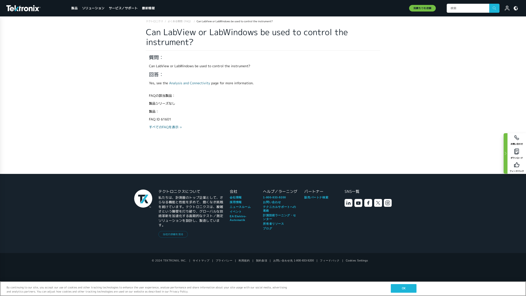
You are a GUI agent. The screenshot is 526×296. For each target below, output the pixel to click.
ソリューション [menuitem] (93, 8)
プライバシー (224, 260)
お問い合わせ (272, 202)
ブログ (267, 228)
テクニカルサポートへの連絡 (279, 208)
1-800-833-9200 (274, 197)
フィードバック (329, 260)
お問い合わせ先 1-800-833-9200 (293, 260)
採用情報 (236, 202)
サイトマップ (201, 260)
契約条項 (261, 260)
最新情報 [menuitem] (148, 8)
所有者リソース (273, 223)
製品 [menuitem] (74, 8)
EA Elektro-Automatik (238, 218)
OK (404, 288)
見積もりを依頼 (422, 8)
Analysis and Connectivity (189, 83)
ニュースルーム (240, 206)
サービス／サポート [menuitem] (123, 8)
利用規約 (244, 260)
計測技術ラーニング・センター (279, 217)
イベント (236, 211)
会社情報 (236, 197)
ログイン (505, 8)
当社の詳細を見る (173, 234)
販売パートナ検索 (316, 197)
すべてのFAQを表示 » (165, 127)
